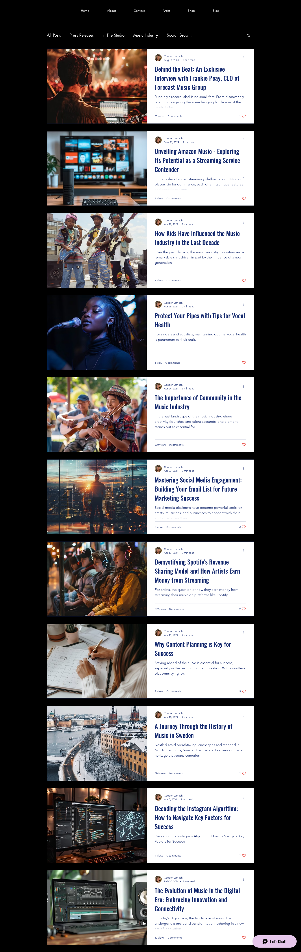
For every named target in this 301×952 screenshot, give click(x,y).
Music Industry (145, 35)
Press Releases (82, 35)
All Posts (54, 35)
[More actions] (245, 57)
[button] (248, 36)
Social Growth (179, 35)
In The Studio (113, 35)
